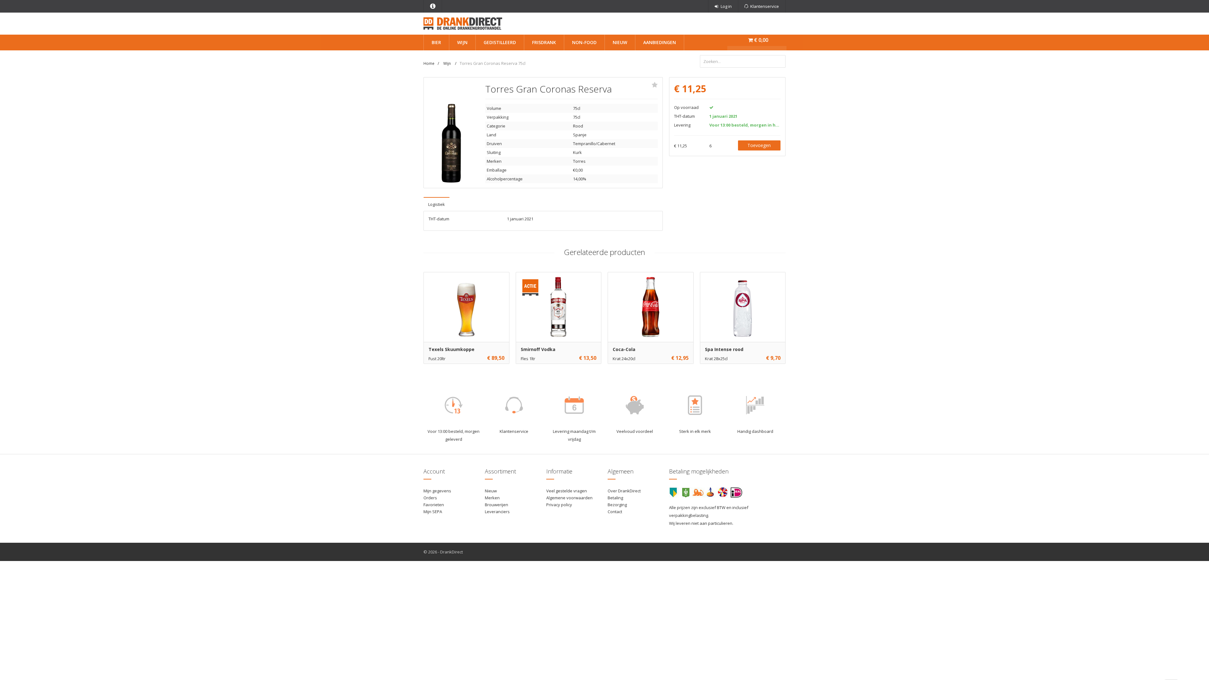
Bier (436, 42)
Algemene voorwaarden (569, 498)
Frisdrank (544, 42)
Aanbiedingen (659, 42)
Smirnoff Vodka (538, 349)
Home (428, 63)
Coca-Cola (624, 349)
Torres (579, 161)
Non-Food (584, 42)
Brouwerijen (496, 504)
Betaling (615, 498)
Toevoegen (759, 145)
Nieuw (620, 42)
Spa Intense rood (724, 349)
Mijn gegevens (437, 491)
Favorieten (433, 504)
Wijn (462, 42)
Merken (492, 498)
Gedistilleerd (500, 42)
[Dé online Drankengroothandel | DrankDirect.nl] (462, 23)
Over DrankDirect (624, 491)
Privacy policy (559, 504)
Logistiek (436, 204)
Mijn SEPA (432, 511)
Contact (615, 511)
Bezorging (617, 504)
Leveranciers (497, 511)
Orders (430, 498)
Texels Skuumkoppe (451, 349)
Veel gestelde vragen (566, 491)
